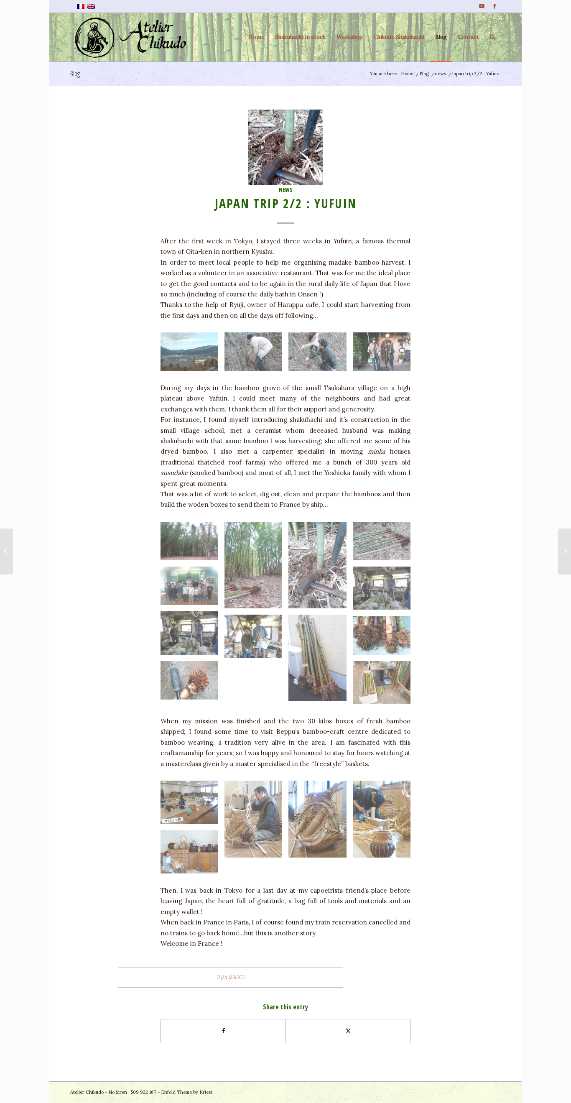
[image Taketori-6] (320, 661)
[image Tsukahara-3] (192, 636)
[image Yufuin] (192, 354)
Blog (75, 73)
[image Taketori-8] (385, 638)
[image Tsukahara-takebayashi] (192, 544)
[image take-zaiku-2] (256, 822)
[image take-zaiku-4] (385, 822)
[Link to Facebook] (494, 6)
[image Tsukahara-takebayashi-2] (256, 568)
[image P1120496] (385, 591)
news (285, 190)
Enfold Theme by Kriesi (186, 1092)
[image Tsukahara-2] (192, 589)
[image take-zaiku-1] (192, 805)
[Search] (492, 37)
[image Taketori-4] (320, 568)
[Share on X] (348, 1030)
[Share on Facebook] (223, 1030)
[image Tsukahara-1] (256, 639)
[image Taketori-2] (320, 354)
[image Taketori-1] (256, 354)
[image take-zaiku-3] (320, 822)
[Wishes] (6, 551)
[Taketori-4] (285, 147)
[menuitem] (256, 37)
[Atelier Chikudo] (133, 37)
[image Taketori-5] (385, 354)
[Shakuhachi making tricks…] (564, 551)
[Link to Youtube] (482, 6)
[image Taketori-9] (385, 686)
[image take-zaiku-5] (192, 855)
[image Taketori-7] (192, 683)
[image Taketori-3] (385, 544)
